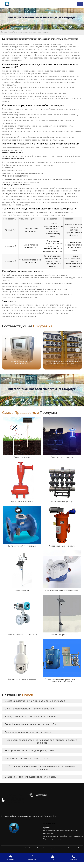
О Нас (52, 857)
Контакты (73, 857)
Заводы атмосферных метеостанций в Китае (30, 716)
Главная (4, 32)
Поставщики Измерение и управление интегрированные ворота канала (42, 767)
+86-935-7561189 (41, 795)
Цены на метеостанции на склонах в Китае (29, 708)
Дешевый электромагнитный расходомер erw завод (35, 701)
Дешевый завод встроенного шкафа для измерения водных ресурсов (42, 741)
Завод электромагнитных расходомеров (28, 732)
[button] (77, 350)
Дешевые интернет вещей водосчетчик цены (31, 777)
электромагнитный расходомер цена (26, 758)
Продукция (31, 857)
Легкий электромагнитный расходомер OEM (30, 724)
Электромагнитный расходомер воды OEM (29, 750)
